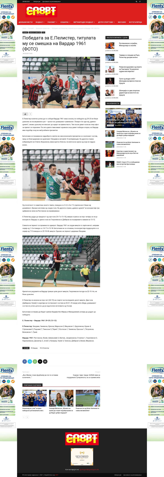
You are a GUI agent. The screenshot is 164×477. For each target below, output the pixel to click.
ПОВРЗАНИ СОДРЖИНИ (32, 385)
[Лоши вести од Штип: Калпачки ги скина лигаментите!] (88, 398)
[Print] (45, 361)
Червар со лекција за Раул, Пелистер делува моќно (129, 56)
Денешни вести (25, 22)
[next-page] (27, 417)
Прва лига (79, 405)
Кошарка (64, 22)
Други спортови (105, 22)
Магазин (122, 22)
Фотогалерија (135, 22)
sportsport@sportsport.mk (89, 469)
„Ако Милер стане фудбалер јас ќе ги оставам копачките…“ (40, 376)
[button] (136, 1)
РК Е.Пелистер (44, 348)
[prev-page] (23, 417)
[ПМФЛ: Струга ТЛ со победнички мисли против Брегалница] (109, 164)
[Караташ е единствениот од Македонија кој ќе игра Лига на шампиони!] (109, 153)
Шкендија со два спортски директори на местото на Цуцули (129, 93)
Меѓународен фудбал (83, 22)
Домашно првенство (43, 28)
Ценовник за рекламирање (51, 1)
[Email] (40, 361)
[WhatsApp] (35, 361)
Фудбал (39, 22)
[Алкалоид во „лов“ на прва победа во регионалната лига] (34, 398)
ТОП (43, 32)
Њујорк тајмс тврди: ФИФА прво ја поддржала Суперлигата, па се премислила (83, 376)
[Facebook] (140, 1)
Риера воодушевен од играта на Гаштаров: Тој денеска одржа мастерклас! (130, 69)
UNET (56, 475)
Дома (24, 28)
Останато (26, 405)
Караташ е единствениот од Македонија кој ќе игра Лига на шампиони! (127, 153)
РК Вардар (34, 348)
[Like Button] (25, 114)
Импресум (36, 1)
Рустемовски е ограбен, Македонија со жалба (128, 44)
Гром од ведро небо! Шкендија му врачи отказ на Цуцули (130, 81)
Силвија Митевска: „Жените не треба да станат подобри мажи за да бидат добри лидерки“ (61, 411)
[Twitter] (30, 361)
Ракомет (51, 22)
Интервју (52, 405)
